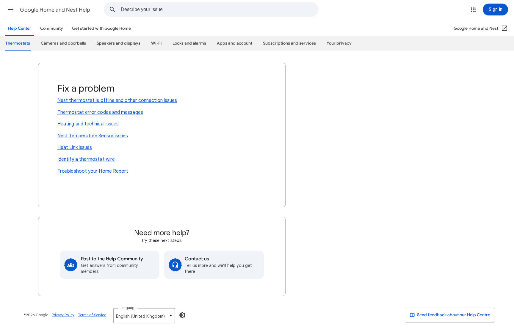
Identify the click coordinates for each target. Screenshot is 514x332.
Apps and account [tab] (234, 43)
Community (51, 28)
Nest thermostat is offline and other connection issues (117, 100)
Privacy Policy (63, 315)
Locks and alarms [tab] (189, 43)
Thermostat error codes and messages (100, 112)
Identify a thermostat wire (86, 159)
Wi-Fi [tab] (156, 43)
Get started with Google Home (101, 28)
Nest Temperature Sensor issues (92, 136)
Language (128, 308)
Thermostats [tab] (17, 43)
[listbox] (144, 315)
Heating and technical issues (88, 124)
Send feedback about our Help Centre (453, 314)
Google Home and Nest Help (55, 10)
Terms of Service (92, 315)
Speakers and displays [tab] (118, 43)
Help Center (19, 28)
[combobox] (219, 9)
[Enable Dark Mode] (182, 315)
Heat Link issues (74, 147)
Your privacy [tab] (339, 43)
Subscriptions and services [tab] (289, 43)
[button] (11, 9)
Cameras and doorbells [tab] (63, 43)
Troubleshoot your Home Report (92, 171)
